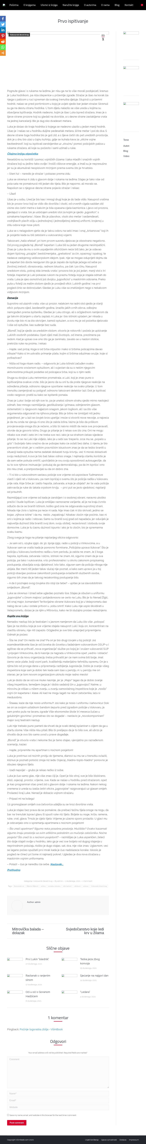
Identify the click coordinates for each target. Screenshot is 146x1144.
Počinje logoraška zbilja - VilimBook (41, 1029)
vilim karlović (67, 886)
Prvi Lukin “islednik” (37, 959)
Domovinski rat (19, 886)
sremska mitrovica (54, 886)
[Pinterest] (3, 36)
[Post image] (15, 963)
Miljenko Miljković (32, 886)
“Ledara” (85, 991)
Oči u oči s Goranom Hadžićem (38, 994)
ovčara (43, 886)
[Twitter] (3, 24)
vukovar (86, 886)
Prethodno (13, 869)
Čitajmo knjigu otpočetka (22, 153)
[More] (3, 53)
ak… (56, 864)
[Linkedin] (3, 30)
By (59, 881)
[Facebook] (3, 19)
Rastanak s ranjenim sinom (38, 977)
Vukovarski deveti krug (19, 35)
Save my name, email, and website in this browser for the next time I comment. (43, 1115)
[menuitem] (14, 5)
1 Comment (87, 881)
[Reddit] (3, 41)
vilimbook (77, 886)
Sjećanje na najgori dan (94, 975)
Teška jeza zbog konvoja (90, 961)
